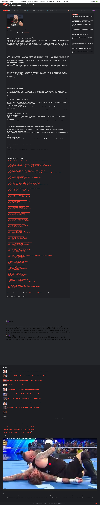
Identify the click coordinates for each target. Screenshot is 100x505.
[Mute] (94, 489)
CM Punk (59, 495)
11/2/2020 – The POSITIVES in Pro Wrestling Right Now (16, 248)
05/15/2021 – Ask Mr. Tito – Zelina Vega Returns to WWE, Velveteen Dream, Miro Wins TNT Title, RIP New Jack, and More (26, 170)
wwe (19, 296)
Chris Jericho (53, 495)
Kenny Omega (10, 497)
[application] (50, 464)
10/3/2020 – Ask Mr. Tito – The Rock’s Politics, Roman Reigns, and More (18, 261)
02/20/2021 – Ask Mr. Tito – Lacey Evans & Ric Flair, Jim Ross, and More (18, 203)
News (4, 8)
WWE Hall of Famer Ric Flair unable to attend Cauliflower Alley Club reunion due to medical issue (82, 31)
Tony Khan (11, 498)
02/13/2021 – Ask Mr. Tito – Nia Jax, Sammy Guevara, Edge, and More (18, 206)
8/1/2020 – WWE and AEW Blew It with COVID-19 (15, 288)
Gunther (80, 495)
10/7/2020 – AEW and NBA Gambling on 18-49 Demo (16, 260)
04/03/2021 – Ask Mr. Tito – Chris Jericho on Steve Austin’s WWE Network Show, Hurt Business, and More (24, 188)
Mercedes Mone (32, 497)
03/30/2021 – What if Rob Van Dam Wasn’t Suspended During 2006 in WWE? (19, 189)
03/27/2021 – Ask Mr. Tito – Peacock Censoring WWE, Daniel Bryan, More (19, 190)
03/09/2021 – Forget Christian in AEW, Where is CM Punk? (16, 197)
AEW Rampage (15, 495)
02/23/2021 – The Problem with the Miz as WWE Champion (17, 202)
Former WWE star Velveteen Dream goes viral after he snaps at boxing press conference (77, 10)
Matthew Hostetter (7, 428)
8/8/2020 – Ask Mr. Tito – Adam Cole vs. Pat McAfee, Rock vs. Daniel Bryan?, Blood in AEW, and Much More (24, 286)
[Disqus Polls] (38, 309)
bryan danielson (41, 495)
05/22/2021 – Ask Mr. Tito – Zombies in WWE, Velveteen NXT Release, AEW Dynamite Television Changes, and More (25, 167)
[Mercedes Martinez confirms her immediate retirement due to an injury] (89, 10)
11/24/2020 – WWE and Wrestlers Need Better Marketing (16, 239)
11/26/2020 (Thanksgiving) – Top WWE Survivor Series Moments (17, 238)
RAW (14, 296)
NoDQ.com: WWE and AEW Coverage (21, 4)
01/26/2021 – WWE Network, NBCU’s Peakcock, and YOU (16, 213)
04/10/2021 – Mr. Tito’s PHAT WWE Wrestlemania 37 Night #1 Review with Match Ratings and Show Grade (24, 183)
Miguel (5, 431)
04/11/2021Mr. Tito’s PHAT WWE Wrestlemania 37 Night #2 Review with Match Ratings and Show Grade (24, 182)
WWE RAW (41, 498)
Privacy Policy (95, 503)
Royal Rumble (65, 497)
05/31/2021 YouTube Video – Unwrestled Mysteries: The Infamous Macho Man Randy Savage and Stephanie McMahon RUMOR (27, 164)
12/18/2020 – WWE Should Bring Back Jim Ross (15, 230)
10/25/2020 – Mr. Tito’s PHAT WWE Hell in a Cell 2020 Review (17, 251)
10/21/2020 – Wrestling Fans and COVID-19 (14, 254)
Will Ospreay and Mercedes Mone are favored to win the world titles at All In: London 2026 (82, 52)
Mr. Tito (8, 30)
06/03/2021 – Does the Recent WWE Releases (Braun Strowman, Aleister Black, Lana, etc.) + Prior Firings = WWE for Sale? (26, 161)
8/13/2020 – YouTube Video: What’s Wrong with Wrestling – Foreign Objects (19, 282)
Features (11, 8)
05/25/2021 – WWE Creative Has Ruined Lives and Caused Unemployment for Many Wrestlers (22, 166)
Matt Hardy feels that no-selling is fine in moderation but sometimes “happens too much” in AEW (53, 10)
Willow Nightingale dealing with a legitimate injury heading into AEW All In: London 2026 (82, 38)
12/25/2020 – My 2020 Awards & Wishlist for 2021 (15, 226)
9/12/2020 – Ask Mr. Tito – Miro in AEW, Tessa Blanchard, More (17, 268)
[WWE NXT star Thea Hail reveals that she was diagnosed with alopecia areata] (20, 10)
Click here (8, 292)
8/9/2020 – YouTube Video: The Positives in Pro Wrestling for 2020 (18, 285)
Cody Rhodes (64, 495)
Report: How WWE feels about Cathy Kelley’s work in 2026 (79, 40)
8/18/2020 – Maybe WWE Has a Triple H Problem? (15, 280)
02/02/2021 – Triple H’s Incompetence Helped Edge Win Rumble (17, 209)
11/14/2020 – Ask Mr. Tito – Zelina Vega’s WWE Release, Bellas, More (18, 244)
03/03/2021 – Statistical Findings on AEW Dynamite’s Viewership (17, 200)
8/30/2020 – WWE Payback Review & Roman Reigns (15, 273)
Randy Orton (41, 497)
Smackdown (17, 296)
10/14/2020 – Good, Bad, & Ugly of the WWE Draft (15, 257)
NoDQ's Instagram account (32, 292)
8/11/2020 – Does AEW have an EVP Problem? (15, 284)
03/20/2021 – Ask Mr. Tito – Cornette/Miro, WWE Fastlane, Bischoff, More (19, 194)
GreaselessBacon (6, 421)
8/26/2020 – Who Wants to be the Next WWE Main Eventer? (17, 275)
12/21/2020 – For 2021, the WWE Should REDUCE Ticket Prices (17, 227)
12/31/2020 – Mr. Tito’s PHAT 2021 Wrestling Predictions (16, 224)
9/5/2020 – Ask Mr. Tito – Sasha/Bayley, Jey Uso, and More (16, 270)
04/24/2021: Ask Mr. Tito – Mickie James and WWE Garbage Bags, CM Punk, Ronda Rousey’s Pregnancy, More (24, 177)
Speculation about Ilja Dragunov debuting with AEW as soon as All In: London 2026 (82, 48)
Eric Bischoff (75, 495)
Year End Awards (16, 8)
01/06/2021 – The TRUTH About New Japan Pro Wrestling (16, 221)
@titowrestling (26, 32)
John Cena (5, 497)
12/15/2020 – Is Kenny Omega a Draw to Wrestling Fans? (16, 231)
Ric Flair (55, 497)
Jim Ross (94, 495)
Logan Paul (21, 497)
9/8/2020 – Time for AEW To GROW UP (14, 269)
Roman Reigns (60, 497)
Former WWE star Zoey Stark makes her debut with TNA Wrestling (80, 34)
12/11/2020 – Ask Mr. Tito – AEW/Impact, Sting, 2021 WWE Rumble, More (19, 232)
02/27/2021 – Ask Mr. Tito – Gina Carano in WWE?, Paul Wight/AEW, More (19, 201)
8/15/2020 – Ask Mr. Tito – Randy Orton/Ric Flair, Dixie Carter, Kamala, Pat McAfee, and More (22, 281)
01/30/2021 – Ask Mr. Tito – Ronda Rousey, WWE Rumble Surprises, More (19, 212)
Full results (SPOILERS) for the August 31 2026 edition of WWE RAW (80, 19)
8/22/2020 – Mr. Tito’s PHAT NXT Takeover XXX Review (16, 278)
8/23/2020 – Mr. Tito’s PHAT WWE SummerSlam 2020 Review (17, 276)
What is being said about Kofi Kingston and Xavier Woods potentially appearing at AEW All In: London (82, 46)
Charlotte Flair (47, 495)
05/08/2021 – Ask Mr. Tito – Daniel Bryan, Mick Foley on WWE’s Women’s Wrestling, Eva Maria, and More (24, 173)
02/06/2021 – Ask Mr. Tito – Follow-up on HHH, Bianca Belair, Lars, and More (19, 208)
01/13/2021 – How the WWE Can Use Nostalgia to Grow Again (17, 219)
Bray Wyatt (31, 495)
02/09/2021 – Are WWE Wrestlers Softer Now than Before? (17, 207)
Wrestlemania (27, 498)
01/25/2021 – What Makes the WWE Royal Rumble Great (16, 214)
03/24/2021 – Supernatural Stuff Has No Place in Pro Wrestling (17, 191)
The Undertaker (5, 498)
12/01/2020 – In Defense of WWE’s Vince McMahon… (16, 236)
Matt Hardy (26, 497)
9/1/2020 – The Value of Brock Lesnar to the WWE (15, 272)
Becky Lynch (25, 495)
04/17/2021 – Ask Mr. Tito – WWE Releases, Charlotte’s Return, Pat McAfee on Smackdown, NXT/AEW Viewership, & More (26, 179)
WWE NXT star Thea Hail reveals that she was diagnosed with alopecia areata (30, 10)
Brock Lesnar (36, 495)
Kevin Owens (16, 497)
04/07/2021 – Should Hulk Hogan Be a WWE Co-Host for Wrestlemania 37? (19, 185)
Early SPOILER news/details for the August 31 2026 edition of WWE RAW (15, 432)
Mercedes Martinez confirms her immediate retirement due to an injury (80, 28)
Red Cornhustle (6, 418)
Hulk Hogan (85, 495)
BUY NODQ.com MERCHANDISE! (12, 156)
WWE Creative (23, 296)
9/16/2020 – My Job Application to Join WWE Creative (16, 267)
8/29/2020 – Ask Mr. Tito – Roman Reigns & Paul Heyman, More (17, 274)
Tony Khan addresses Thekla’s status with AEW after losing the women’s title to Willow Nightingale (82, 44)
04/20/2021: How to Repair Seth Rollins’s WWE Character (16, 178)
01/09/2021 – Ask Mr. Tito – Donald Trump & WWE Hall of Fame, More (18, 220)
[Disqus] (38, 330)
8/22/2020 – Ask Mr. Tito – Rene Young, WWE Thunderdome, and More (18, 279)
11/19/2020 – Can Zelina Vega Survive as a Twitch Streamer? (17, 243)
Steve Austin (81, 497)
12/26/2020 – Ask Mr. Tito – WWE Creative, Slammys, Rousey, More (18, 225)
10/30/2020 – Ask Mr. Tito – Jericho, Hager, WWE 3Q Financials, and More (19, 249)
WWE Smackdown (47, 498)
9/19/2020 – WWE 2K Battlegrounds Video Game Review (16, 266)
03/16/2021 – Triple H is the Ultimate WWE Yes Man (16, 195)
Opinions (7, 8)
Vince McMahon (21, 498)
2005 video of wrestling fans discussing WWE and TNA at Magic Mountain (9, 10)
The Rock (92, 497)
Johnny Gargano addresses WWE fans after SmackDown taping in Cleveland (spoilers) (82, 16)
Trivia (26, 8)
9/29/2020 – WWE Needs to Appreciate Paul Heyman (16, 262)
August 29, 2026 (32, 426)
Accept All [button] (97, 1)
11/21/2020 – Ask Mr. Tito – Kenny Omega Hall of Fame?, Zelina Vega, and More (20, 242)
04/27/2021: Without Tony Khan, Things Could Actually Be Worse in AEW (19, 176)
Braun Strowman (11, 296)
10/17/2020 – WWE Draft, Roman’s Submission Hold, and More (17, 256)
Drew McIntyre (69, 495)
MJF (37, 497)
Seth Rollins (71, 497)
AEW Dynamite (9, 495)
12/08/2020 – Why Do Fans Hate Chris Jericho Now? (16, 233)
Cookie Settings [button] (93, 1)
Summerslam (87, 497)
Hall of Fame (22, 8)
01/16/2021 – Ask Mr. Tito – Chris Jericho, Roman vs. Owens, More (18, 218)
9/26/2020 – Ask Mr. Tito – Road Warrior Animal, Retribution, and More (18, 263)
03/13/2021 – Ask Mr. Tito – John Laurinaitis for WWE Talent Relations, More (19, 196)
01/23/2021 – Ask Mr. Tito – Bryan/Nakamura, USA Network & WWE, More (19, 215)
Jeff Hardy (90, 495)
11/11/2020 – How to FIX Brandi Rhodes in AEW (15, 245)
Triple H (16, 498)
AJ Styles (20, 495)
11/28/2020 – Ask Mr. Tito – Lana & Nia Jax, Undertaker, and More (18, 237)
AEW (7, 296)
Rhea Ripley (50, 497)
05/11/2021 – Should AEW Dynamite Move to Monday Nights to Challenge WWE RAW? (21, 171)
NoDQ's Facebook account (41, 292)
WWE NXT (36, 498)
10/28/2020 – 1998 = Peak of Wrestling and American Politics (17, 250)
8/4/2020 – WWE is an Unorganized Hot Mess (14, 287)
